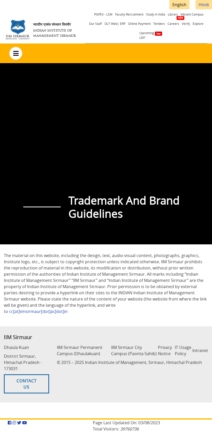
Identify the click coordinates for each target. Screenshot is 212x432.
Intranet (200, 350)
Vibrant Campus (191, 14)
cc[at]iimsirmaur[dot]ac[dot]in (38, 311)
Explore (198, 23)
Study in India (155, 14)
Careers (173, 23)
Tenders (159, 23)
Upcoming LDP (146, 35)
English (179, 5)
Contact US (27, 384)
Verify (186, 23)
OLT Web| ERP (114, 23)
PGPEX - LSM (103, 14)
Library (173, 14)
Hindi (204, 5)
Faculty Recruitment (129, 14)
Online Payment (139, 23)
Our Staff (95, 23)
